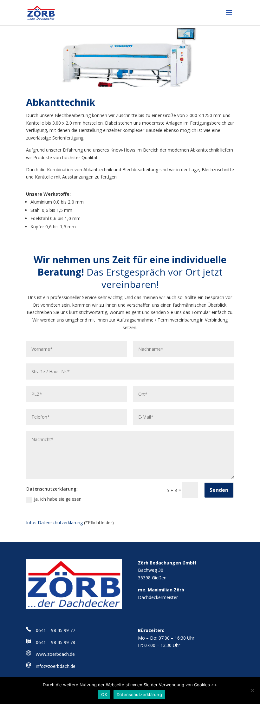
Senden (219, 489)
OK (104, 694)
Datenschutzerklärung (139, 694)
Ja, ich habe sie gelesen (57, 499)
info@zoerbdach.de (55, 666)
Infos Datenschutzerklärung (54, 522)
